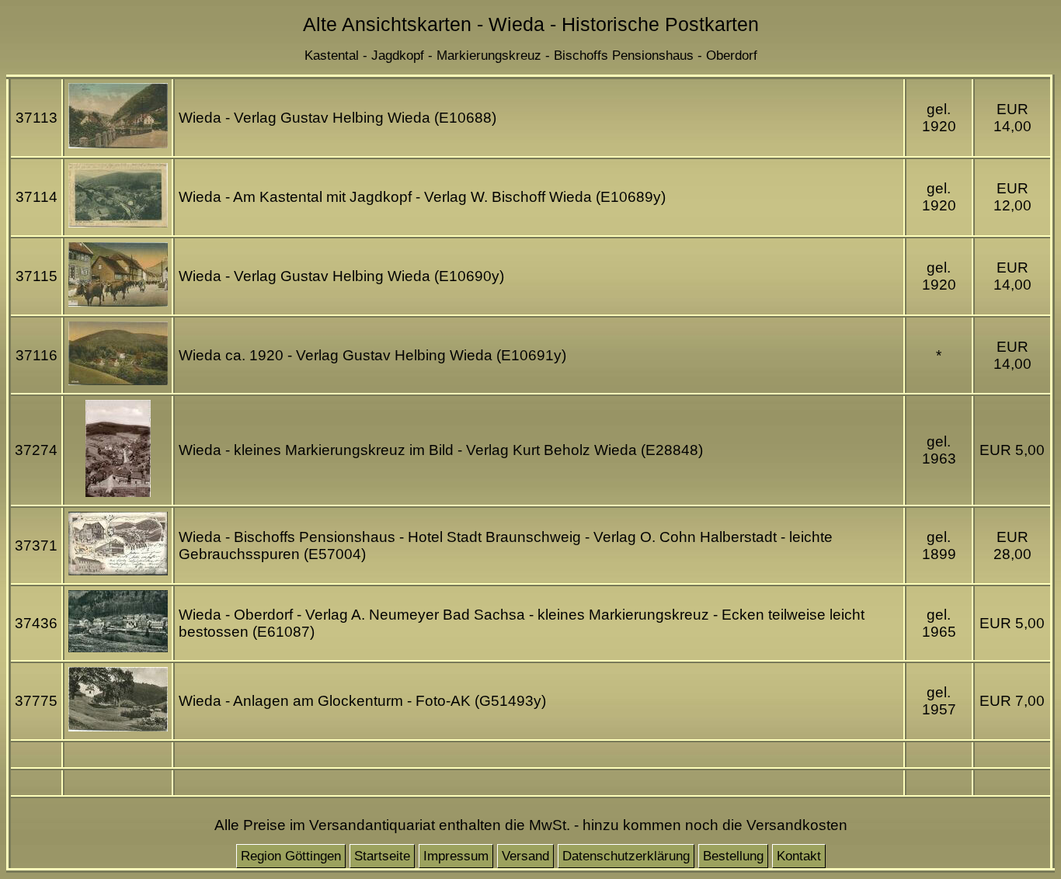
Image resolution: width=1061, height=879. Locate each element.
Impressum (456, 856)
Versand (525, 856)
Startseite (382, 856)
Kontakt (799, 856)
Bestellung (733, 856)
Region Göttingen (291, 856)
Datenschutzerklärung (626, 856)
